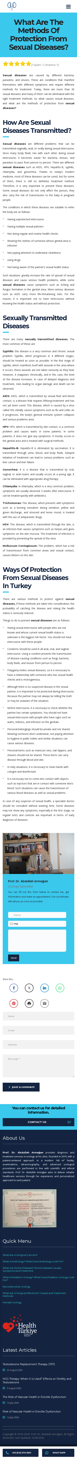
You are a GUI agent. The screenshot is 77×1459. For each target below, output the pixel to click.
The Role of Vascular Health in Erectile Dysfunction (34, 1397)
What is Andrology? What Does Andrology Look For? (33, 1261)
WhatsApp (59, 1452)
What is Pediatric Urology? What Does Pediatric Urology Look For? (38, 1279)
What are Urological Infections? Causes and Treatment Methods (34, 1294)
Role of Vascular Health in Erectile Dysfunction (32, 1411)
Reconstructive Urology (16, 1286)
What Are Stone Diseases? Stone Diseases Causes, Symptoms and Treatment (32, 1269)
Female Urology (12, 1302)
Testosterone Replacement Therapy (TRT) (29, 1364)
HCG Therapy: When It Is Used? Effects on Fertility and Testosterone (37, 1380)
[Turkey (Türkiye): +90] (12, 924)
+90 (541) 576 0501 (21, 1452)
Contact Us (37, 1122)
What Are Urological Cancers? (20, 1254)
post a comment (23, 1087)
